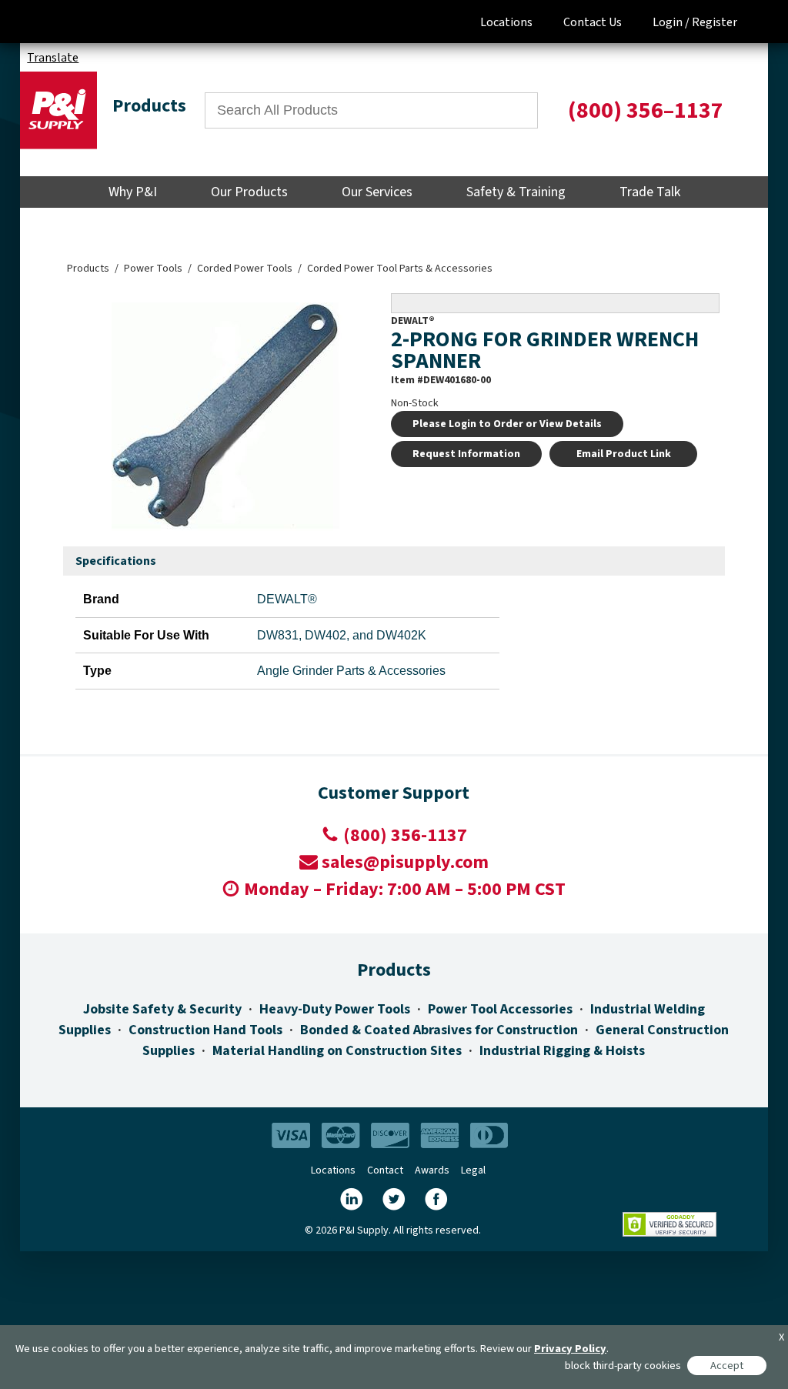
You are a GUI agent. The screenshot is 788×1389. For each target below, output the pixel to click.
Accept (726, 1365)
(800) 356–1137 (645, 110)
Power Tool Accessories (500, 1009)
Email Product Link (623, 454)
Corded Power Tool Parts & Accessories (399, 268)
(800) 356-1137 (405, 835)
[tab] (116, 561)
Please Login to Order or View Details (507, 424)
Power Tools (153, 268)
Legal (473, 1170)
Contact (385, 1170)
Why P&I (133, 192)
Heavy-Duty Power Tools (334, 1009)
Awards (432, 1170)
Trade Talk (649, 192)
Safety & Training (516, 192)
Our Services (377, 192)
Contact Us (592, 22)
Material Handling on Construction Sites (337, 1050)
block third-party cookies (623, 1365)
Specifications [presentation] (115, 561)
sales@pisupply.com (405, 862)
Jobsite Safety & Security (162, 1009)
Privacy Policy (570, 1349)
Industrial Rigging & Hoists (562, 1050)
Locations (506, 22)
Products (88, 268)
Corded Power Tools (244, 268)
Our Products (249, 192)
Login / (671, 22)
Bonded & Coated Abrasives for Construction (439, 1030)
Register (714, 22)
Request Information (466, 454)
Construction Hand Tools (205, 1030)
